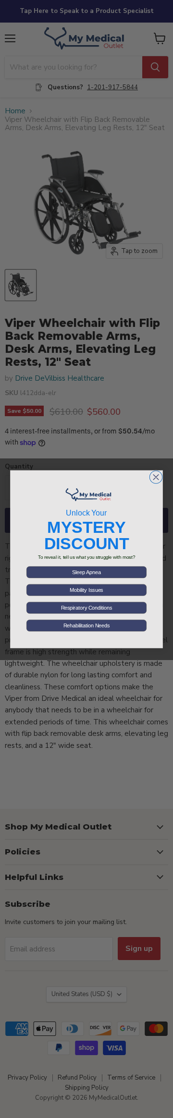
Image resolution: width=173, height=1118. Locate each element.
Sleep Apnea (86, 572)
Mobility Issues (86, 590)
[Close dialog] (155, 476)
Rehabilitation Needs (86, 625)
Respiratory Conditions (86, 608)
